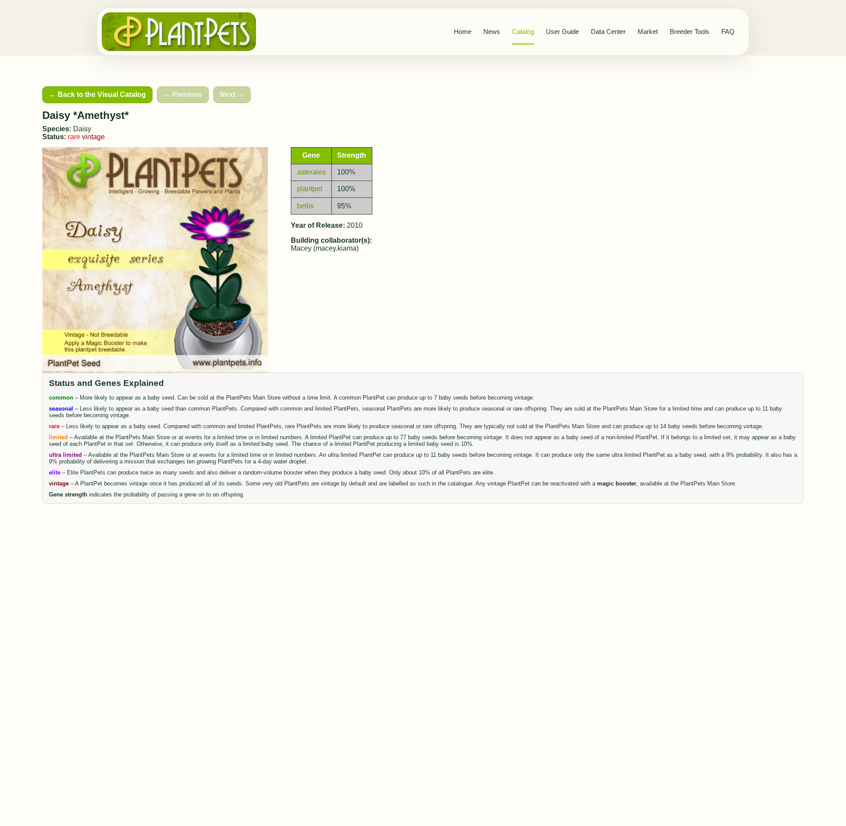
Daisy (82, 129)
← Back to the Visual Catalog (97, 94)
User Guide (562, 31)
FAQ (728, 31)
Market (648, 31)
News (491, 31)
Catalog (523, 31)
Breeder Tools (689, 31)
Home (462, 31)
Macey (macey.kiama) (325, 248)
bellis (305, 206)
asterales (311, 172)
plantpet (309, 189)
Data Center (608, 31)
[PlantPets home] (179, 31)
